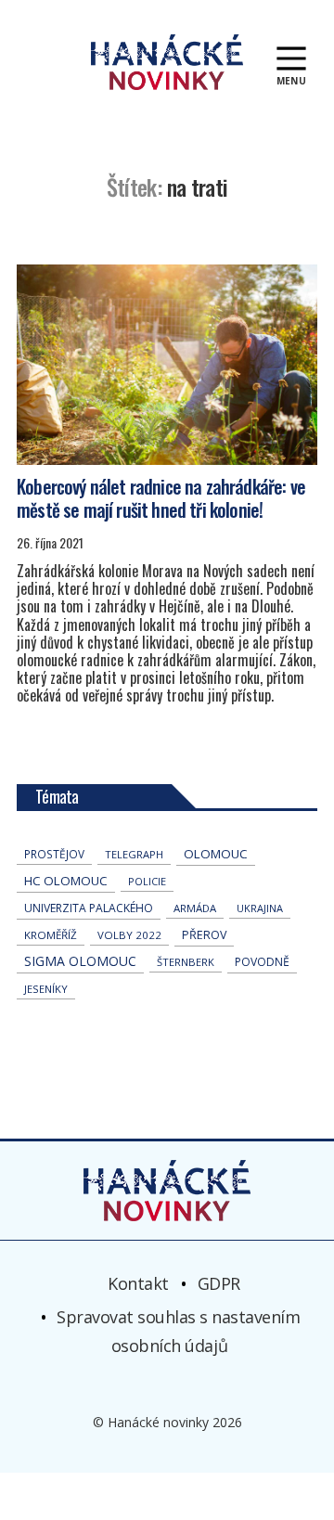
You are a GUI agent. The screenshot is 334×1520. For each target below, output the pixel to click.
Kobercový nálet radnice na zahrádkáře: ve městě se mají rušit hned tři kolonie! (161, 497)
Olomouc (216, 853)
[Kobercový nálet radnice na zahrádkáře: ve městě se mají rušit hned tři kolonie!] (167, 364)
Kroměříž (50, 935)
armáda (194, 908)
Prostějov (54, 853)
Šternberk (185, 962)
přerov (204, 935)
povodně (262, 962)
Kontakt (138, 1283)
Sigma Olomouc (80, 961)
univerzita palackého (88, 908)
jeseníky (46, 989)
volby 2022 (129, 935)
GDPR (219, 1283)
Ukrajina (260, 908)
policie (147, 881)
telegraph (134, 854)
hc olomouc (66, 880)
